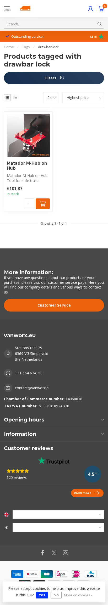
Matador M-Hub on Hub (27, 165)
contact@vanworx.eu (33, 387)
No (56, 594)
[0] (101, 8)
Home (9, 47)
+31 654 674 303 (29, 372)
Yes (42, 594)
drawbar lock (48, 47)
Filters (51, 77)
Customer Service (54, 305)
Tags (26, 47)
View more (82, 493)
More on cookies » (78, 595)
